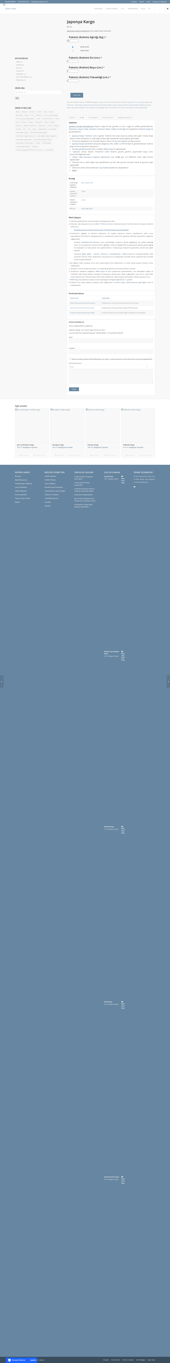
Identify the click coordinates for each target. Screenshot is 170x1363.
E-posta (72, 348)
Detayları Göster (40, 455)
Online (50, 125)
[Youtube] (149, 495)
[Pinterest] (145, 495)
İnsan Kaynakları (21, 495)
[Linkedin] (139, 502)
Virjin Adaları (52, 129)
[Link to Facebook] (161, 8)
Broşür (27, 115)
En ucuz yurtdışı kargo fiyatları (25, 119)
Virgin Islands (42, 129)
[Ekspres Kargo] (9, 9)
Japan (80, 105)
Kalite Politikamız (21, 491)
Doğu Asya (89, 208)
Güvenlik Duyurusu (51, 498)
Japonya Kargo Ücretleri (82, 107)
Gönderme (38, 122)
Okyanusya (19, 80)
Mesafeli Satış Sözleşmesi (54, 487)
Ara (17, 98)
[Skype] (135, 502)
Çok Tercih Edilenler (22, 77)
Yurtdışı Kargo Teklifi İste (23, 484)
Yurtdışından (49, 150)
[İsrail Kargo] (2, 681)
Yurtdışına (35, 146)
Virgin (34, 129)
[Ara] (149, 9)
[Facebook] (139, 495)
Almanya (24, 112)
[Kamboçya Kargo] (168, 681)
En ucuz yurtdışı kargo (51, 115)
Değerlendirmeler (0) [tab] (124, 117)
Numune (19, 125)
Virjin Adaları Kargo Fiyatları (38, 132)
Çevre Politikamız (21, 487)
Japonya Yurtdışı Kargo (97, 107)
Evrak (38, 119)
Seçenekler (24, 455)
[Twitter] (135, 495)
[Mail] (145, 502)
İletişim (17, 502)
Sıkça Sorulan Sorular (22, 498)
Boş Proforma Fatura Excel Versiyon (82, 303)
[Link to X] (158, 8)
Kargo (52, 122)
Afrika (18, 62)
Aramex (39, 112)
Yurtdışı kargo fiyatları (22, 146)
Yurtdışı (37, 143)
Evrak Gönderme (47, 119)
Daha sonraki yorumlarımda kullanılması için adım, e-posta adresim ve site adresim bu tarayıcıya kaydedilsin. (112, 359)
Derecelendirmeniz (75, 363)
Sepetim (48, 506)
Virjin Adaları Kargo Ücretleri (42, 139)
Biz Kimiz (18, 476)
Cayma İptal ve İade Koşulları (55, 491)
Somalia (18, 129)
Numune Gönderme (30, 125)
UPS (29, 129)
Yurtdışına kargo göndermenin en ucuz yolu (29, 150)
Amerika (19, 65)
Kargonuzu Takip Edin (160, 2)
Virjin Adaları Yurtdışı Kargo (24, 143)
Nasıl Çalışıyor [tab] (93, 117)
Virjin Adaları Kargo (22, 132)
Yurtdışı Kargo (46, 143)
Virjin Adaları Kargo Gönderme (25, 136)
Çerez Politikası (50, 484)
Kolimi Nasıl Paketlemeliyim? (83, 495)
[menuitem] (134, 1)
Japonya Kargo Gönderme (121, 105)
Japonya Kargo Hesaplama (137, 105)
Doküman (39, 115)
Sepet (148, 2)
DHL (32, 115)
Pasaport (56, 125)
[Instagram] (142, 495)
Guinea (24, 122)
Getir (17, 122)
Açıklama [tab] (72, 117)
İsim (71, 337)
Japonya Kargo (93, 105)
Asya (17, 68)
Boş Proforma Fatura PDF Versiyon (82, 308)
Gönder (30, 122)
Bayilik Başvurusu (21, 480)
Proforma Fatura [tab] (107, 117)
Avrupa (18, 71)
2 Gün (83, 191)
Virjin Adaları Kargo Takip (24, 139)
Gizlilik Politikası (50, 480)
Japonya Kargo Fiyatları (105, 105)
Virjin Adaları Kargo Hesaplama (46, 136)
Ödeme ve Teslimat (51, 495)
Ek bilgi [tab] (82, 117)
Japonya (85, 105)
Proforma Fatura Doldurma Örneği (82, 313)
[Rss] (142, 502)
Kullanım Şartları (50, 476)
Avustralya (19, 74)
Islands (46, 122)
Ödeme (141, 2)
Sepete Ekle (76, 95)
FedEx (57, 119)
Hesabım (134, 2)
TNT (24, 129)
